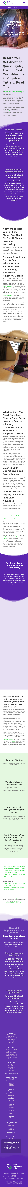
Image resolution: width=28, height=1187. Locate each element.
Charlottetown (11, 1129)
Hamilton (11, 1110)
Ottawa (11, 1105)
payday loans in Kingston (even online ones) (14, 901)
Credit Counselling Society (14, 898)
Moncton (11, 1123)
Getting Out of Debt (11, 1049)
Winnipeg (11, 1100)
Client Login (11, 1042)
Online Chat (14, 590)
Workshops (11, 1067)
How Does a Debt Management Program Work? (14, 809)
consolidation (7, 110)
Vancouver (11, 1078)
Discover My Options (14, 205)
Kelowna (11, 1085)
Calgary (11, 1092)
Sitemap (11, 1070)
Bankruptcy (11, 1058)
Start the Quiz (14, 162)
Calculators (11, 1065)
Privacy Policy (8, 1172)
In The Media (9, 1041)
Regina (11, 1097)
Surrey (11, 1082)
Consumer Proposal (11, 1057)
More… (14, 1175)
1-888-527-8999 (13, 7)
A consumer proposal (10, 517)
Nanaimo (11, 1084)
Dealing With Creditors (11, 1051)
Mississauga (11, 1108)
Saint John (11, 1125)
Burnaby (11, 1079)
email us (12, 741)
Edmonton (11, 1090)
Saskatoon (11, 1095)
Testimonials (11, 1039)
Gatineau (11, 1117)
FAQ (11, 1064)
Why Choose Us (11, 1034)
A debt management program (12, 515)
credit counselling (8, 286)
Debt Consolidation (11, 1055)
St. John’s (11, 1138)
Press (15, 1041)
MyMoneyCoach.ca (11, 1072)
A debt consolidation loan (11, 513)
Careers (11, 1044)
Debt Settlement (11, 1052)
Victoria (11, 1083)
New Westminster (11, 1081)
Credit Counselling (11, 1038)
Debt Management (11, 1054)
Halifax (11, 1134)
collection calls (7, 295)
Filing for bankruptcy (10, 519)
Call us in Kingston (8, 739)
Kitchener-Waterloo (11, 1112)
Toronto (11, 1107)
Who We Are (11, 1036)
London (11, 1113)
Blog (11, 1069)
